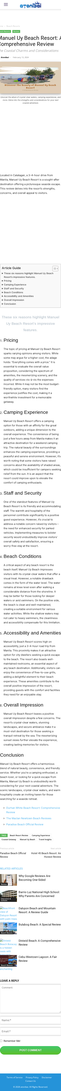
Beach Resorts (13, 26)
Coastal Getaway (9, 839)
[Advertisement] (30, 16)
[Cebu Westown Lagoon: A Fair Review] (8, 961)
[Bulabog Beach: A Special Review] (8, 928)
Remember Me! (12, 1040)
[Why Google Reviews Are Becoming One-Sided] (8, 880)
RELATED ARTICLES (11, 868)
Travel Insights (45, 839)
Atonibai (5, 57)
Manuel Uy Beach (27, 839)
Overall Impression (14, 300)
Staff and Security (14, 288)
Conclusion (10, 303)
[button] (5, 4)
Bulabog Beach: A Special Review (40, 924)
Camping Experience (15, 284)
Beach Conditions (13, 292)
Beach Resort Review (19, 835)
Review (16, 31)
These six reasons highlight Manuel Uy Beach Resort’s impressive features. (28, 275)
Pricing (7, 280)
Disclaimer (47, 1077)
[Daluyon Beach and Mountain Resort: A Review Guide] (8, 918)
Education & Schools (6, 899)
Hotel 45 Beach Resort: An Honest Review (46, 855)
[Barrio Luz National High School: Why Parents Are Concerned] (8, 896)
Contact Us (30, 1081)
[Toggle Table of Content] (53, 268)
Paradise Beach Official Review (24, 824)
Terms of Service (15, 1077)
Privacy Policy (32, 1077)
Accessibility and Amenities (19, 296)
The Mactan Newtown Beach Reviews (28, 818)
